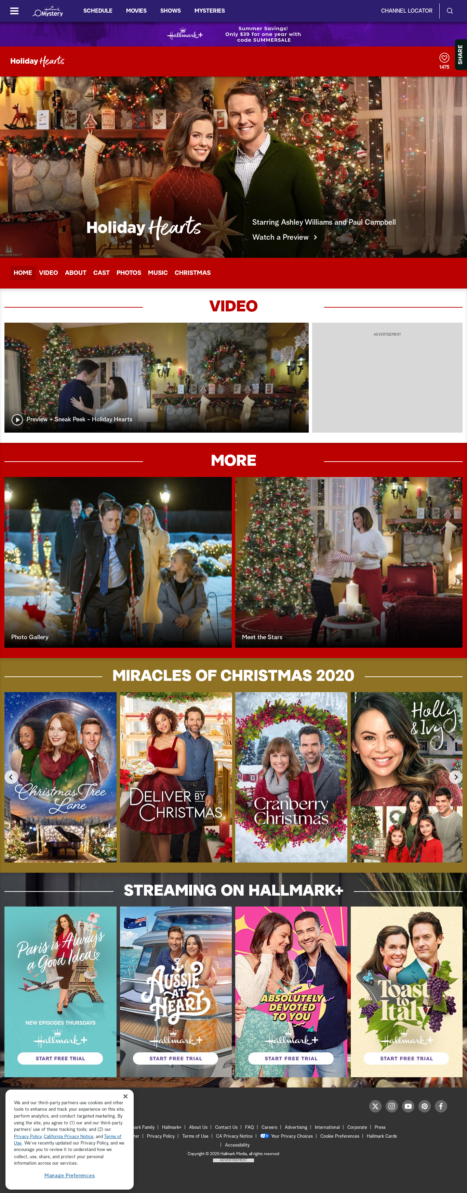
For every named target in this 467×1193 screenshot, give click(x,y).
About (75, 273)
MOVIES (136, 11)
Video (48, 273)
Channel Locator (406, 11)
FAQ (249, 1127)
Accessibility (237, 1145)
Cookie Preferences (339, 1136)
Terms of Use (195, 1136)
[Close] (125, 1096)
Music (158, 273)
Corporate (357, 1127)
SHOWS (170, 11)
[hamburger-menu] (14, 11)
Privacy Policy (161, 1136)
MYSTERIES (210, 11)
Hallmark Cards (382, 1136)
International (327, 1127)
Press (380, 1127)
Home (23, 273)
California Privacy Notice (68, 1137)
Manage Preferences (69, 1175)
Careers (269, 1127)
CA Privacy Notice (234, 1136)
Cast (101, 273)
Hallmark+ (172, 1127)
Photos (129, 273)
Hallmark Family (139, 1127)
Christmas (193, 273)
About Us (198, 1127)
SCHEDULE (97, 11)
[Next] (456, 777)
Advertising (296, 1127)
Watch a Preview (280, 237)
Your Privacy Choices (292, 1136)
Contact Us (226, 1127)
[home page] (47, 10)
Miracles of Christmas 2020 (233, 676)
